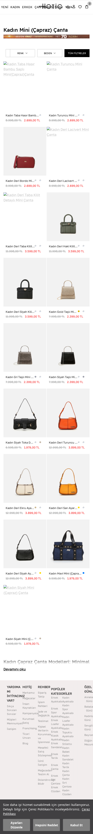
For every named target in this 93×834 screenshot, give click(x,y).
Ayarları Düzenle (16, 825)
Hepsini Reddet (46, 825)
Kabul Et (76, 825)
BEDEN (48, 53)
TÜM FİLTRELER (77, 53)
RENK (20, 53)
